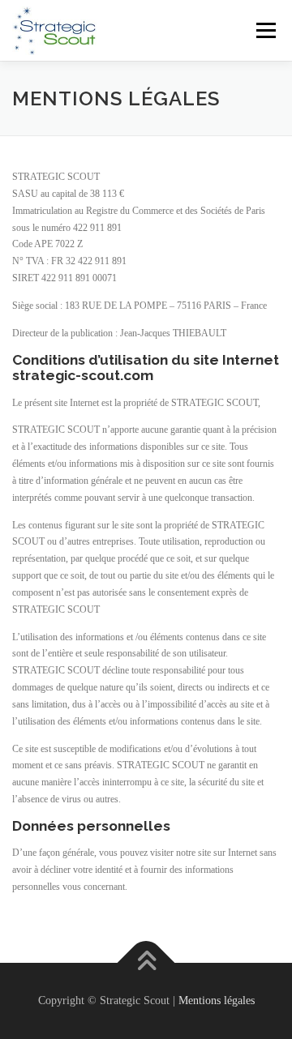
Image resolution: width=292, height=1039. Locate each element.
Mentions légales (216, 1000)
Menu (262, 30)
